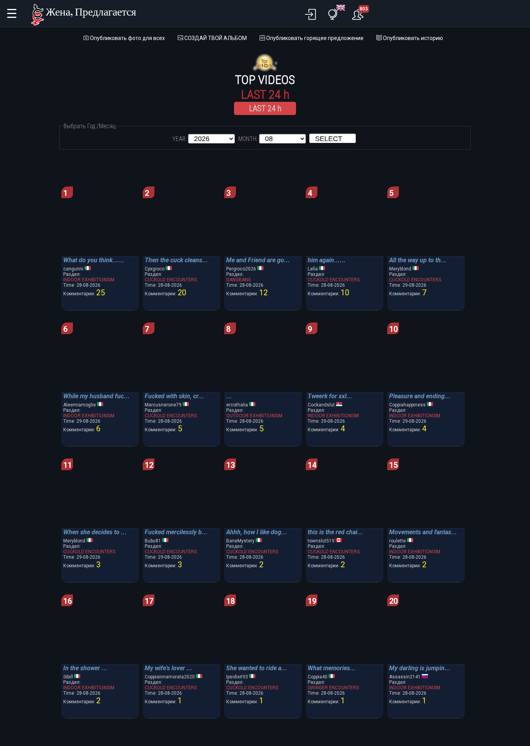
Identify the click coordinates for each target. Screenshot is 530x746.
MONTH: (248, 139)
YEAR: (179, 139)
